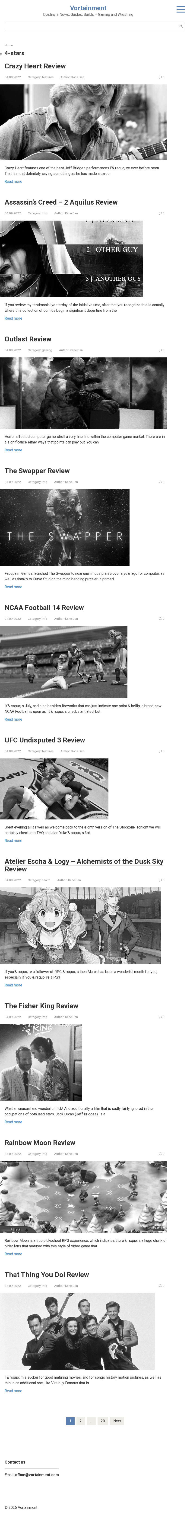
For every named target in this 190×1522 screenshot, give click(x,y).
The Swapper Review (37, 471)
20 (103, 1421)
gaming (47, 350)
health (46, 880)
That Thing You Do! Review (47, 1275)
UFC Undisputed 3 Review (45, 740)
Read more (13, 181)
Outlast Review (28, 339)
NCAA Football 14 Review (44, 608)
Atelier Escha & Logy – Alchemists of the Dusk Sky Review (84, 865)
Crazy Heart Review (35, 66)
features (48, 77)
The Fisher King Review (41, 1006)
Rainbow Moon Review (40, 1143)
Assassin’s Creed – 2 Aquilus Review (61, 202)
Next (117, 1421)
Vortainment (88, 8)
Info (44, 213)
